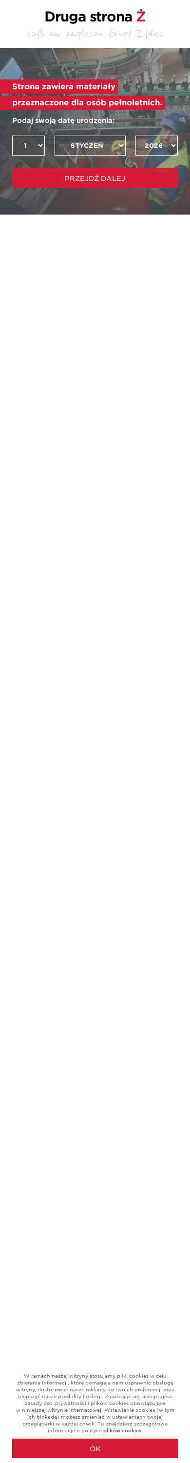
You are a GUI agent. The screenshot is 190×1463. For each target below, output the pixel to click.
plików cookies (122, 1430)
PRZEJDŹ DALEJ (95, 178)
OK (95, 1449)
